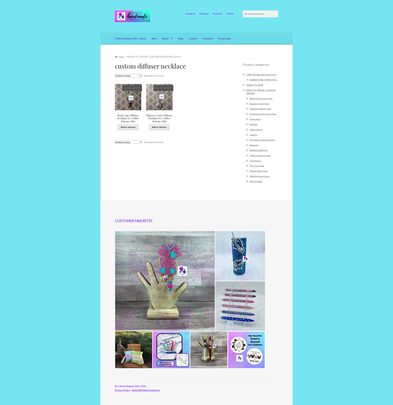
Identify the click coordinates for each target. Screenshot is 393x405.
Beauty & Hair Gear (259, 103)
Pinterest (204, 13)
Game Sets (255, 119)
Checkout (207, 38)
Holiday (254, 124)
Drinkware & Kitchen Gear (263, 114)
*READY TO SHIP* (255, 85)
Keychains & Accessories (262, 140)
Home (121, 56)
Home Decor (256, 129)
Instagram (190, 13)
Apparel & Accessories (261, 98)
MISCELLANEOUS (258, 150)
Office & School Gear (260, 155)
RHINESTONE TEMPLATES (263, 79)
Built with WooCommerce (146, 390)
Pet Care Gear (257, 165)
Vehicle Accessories (260, 176)
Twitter (230, 13)
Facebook (217, 13)
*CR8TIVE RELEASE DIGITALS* (261, 74)
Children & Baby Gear (260, 108)
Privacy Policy (122, 390)
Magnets (254, 145)
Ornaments (255, 160)
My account (224, 38)
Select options (128, 127)
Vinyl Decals (256, 181)
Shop (154, 38)
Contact (193, 38)
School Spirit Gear (259, 171)
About (165, 38)
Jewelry (253, 135)
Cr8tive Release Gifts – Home (130, 38)
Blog (180, 38)
